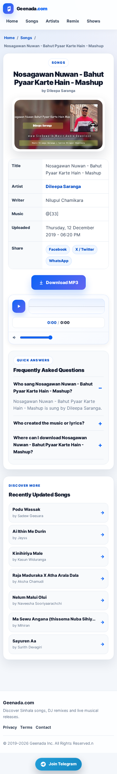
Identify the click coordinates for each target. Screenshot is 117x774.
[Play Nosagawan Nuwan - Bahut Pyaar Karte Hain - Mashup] (18, 306)
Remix (73, 21)
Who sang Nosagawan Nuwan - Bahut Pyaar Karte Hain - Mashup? (53, 387)
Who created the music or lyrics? (48, 423)
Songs (32, 21)
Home (12, 21)
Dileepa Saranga (63, 186)
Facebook (58, 249)
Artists (52, 21)
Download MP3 (62, 282)
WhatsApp (59, 261)
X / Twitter (84, 249)
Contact (43, 727)
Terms (26, 727)
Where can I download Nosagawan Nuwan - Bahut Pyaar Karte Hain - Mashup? (50, 444)
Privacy (10, 727)
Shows (93, 21)
